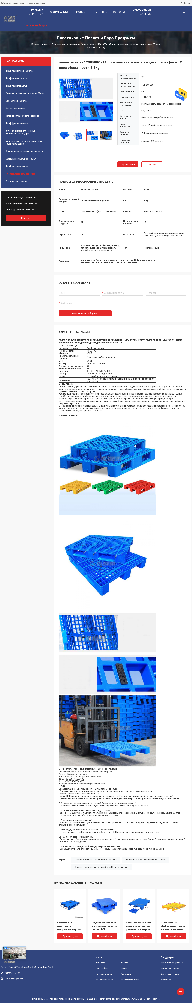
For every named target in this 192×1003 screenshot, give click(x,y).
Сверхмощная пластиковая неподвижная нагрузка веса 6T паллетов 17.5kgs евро (69, 926)
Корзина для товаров (16, 181)
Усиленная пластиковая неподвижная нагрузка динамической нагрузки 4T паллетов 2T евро (138, 926)
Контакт (152, 164)
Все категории (167, 980)
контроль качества (104, 974)
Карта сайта (126, 974)
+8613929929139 (25, 209)
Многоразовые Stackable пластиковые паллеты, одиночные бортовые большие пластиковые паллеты (173, 926)
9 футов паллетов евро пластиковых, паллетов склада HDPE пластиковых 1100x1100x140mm (104, 926)
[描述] (184, 12)
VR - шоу (101, 12)
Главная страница (41, 44)
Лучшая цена (128, 164)
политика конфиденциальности (131, 980)
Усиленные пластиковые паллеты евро (145, 859)
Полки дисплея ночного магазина (22, 116)
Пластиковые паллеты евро (66, 44)
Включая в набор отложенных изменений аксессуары (20, 132)
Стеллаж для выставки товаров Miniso (25, 93)
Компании (100, 963)
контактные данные (104, 980)
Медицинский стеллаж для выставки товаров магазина (24, 142)
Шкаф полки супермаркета (19, 71)
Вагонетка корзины (15, 108)
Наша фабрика (102, 968)
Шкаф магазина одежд (17, 166)
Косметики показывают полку (21, 159)
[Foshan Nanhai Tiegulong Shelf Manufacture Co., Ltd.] (10, 18)
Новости (124, 963)
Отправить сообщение (85, 313)
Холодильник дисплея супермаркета (24, 151)
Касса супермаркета (16, 101)
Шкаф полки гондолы (16, 86)
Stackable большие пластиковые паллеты (96, 859)
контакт (26, 218)
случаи (124, 968)
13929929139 (30, 203)
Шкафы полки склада (16, 78)
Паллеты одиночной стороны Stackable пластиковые (101, 867)
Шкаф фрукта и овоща (17, 123)
